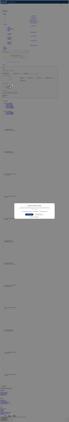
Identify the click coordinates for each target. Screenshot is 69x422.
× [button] (53, 204)
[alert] (34, 211)
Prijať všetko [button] (29, 214)
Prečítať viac (36, 209)
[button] (22, 211)
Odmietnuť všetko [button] (39, 214)
